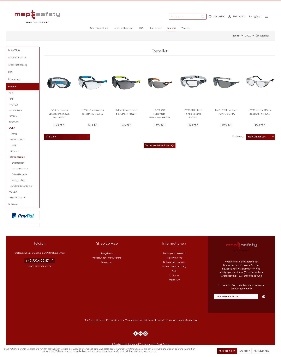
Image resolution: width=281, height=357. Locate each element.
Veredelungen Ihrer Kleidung (106, 258)
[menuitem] (188, 16)
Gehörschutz (17, 139)
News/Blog (14, 50)
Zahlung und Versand (174, 253)
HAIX (11, 99)
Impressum (174, 280)
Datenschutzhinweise (174, 262)
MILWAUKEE (15, 110)
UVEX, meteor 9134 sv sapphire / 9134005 (260, 112)
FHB (11, 93)
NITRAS (13, 116)
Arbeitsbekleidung (17, 65)
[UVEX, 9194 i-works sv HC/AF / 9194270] (226, 83)
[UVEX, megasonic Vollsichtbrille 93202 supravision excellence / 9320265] (59, 83)
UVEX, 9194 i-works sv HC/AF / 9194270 (226, 112)
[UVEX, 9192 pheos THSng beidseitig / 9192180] (193, 83)
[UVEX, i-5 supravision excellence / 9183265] (93, 83)
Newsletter (106, 262)
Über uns (174, 275)
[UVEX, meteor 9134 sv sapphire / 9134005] (260, 83)
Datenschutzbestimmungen (246, 285)
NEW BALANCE (17, 198)
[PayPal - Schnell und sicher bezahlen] (23, 215)
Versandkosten (132, 320)
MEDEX (13, 192)
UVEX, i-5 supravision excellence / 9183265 (92, 112)
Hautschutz (14, 79)
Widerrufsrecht (174, 258)
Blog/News (107, 253)
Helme (13, 134)
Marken (12, 87)
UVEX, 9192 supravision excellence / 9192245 (159, 114)
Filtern (52, 137)
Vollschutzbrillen (20, 169)
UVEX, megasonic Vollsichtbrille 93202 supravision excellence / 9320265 (59, 114)
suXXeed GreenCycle (21, 186)
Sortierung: (238, 137)
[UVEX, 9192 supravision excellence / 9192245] (159, 83)
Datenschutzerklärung (174, 267)
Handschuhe (17, 180)
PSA (10, 72)
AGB (174, 271)
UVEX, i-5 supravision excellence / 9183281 (126, 112)
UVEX (12, 128)
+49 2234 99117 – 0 (39, 261)
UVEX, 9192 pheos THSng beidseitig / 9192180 (193, 114)
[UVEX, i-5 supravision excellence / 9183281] (126, 83)
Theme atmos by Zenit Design (154, 344)
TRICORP (13, 122)
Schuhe (14, 151)
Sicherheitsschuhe (17, 58)
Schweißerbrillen (20, 174)
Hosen (13, 145)
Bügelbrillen (18, 163)
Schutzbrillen (17, 157)
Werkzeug (13, 204)
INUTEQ (13, 105)
